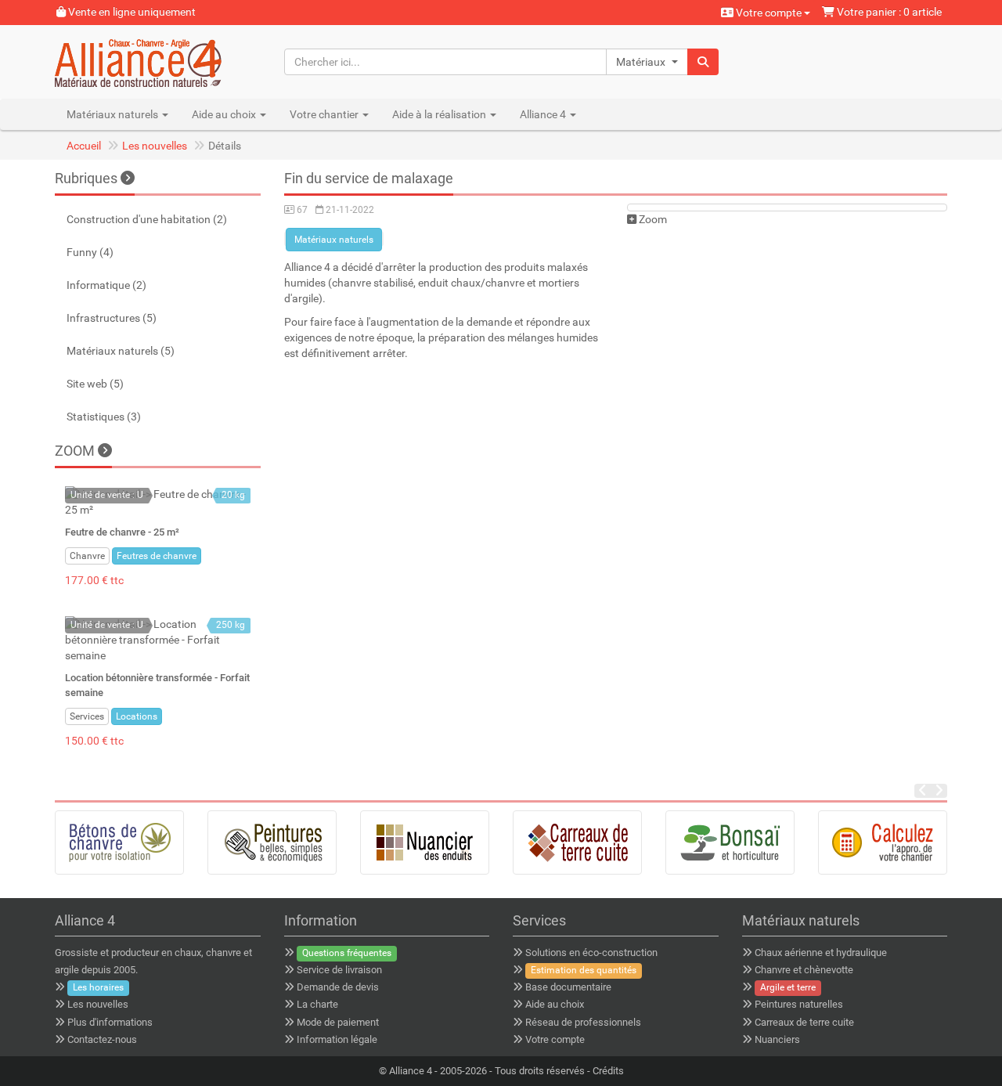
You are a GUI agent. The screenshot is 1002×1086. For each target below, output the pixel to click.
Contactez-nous (102, 1039)
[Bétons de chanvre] (119, 842)
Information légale (337, 1039)
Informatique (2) (106, 285)
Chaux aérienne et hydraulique (821, 952)
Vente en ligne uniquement (131, 11)
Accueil (84, 145)
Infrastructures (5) (112, 318)
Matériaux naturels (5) (121, 351)
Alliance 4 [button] (544, 114)
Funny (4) (90, 252)
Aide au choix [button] (225, 114)
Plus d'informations (110, 1022)
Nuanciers (777, 1039)
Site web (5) (95, 383)
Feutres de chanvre (156, 555)
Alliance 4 (410, 1071)
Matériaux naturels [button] (113, 114)
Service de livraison (339, 970)
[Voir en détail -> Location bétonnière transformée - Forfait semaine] (157, 639)
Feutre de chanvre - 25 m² (122, 532)
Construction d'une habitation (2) (147, 219)
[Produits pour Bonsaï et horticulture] (730, 842)
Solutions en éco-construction (591, 952)
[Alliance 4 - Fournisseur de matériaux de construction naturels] (158, 62)
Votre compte (768, 12)
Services (87, 716)
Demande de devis (338, 987)
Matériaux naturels (333, 239)
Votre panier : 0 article (888, 11)
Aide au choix (554, 1004)
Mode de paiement (338, 1022)
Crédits (608, 1071)
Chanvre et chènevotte (804, 970)
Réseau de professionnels (583, 1022)
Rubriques (86, 178)
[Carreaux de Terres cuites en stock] (577, 842)
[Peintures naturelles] (272, 842)
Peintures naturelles (799, 1004)
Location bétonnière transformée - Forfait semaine (157, 685)
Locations (136, 716)
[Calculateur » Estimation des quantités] (882, 842)
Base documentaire (568, 987)
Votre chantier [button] (325, 114)
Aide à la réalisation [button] (440, 114)
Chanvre (87, 555)
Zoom (651, 219)
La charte (317, 1004)
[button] (647, 62)
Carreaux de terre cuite (804, 1022)
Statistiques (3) (104, 416)
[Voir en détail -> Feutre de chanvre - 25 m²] (157, 502)
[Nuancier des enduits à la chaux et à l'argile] (424, 842)
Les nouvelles (154, 145)
